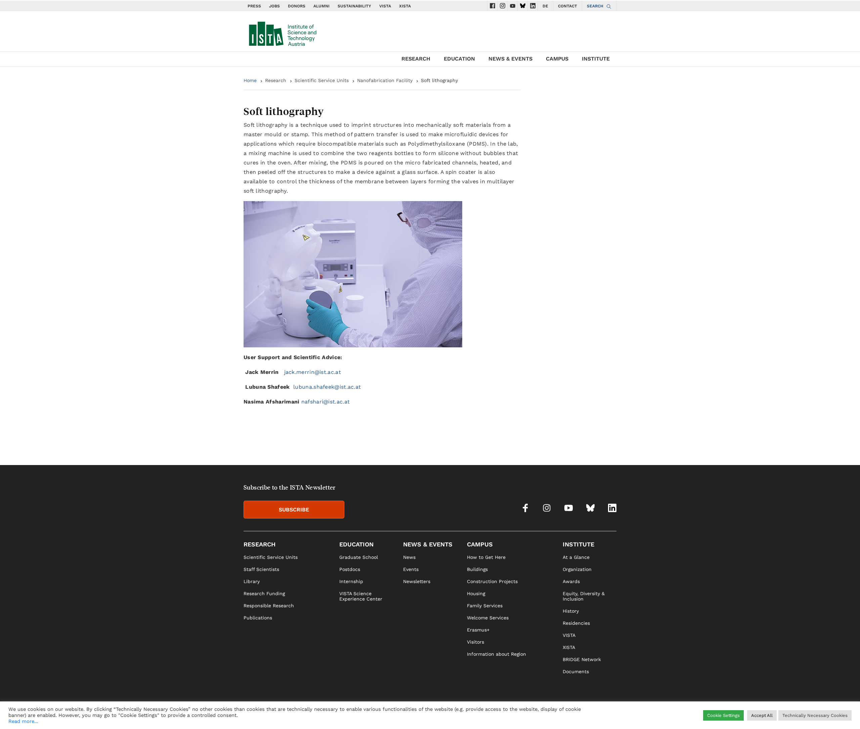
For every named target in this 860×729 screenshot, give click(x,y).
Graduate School (358, 557)
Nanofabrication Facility (385, 80)
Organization (577, 569)
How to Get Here (486, 557)
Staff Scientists (261, 569)
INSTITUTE (596, 58)
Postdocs (349, 569)
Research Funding (264, 593)
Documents (576, 671)
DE (545, 6)
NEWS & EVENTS (510, 58)
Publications (258, 617)
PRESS (254, 6)
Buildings (477, 569)
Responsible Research (269, 605)
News (409, 557)
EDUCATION (459, 58)
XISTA (405, 6)
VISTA (385, 6)
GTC (611, 714)
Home (250, 80)
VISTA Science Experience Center (360, 596)
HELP (527, 714)
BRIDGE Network (582, 659)
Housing (476, 593)
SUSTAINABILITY (354, 6)
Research (275, 80)
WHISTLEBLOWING (496, 714)
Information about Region (496, 654)
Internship (351, 581)
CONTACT (567, 6)
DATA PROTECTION (582, 714)
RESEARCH (415, 58)
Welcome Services (488, 617)
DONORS (296, 6)
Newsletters (416, 581)
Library (252, 581)
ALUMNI (321, 6)
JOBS (274, 6)
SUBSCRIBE (294, 509)
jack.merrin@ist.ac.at (312, 372)
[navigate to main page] (282, 32)
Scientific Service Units (322, 80)
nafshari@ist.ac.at (325, 401)
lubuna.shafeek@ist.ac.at (327, 387)
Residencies (576, 623)
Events (411, 569)
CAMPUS (557, 58)
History (571, 611)
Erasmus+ (478, 629)
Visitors (475, 642)
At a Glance (576, 557)
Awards (571, 581)
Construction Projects (492, 581)
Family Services (485, 605)
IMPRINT (547, 714)
